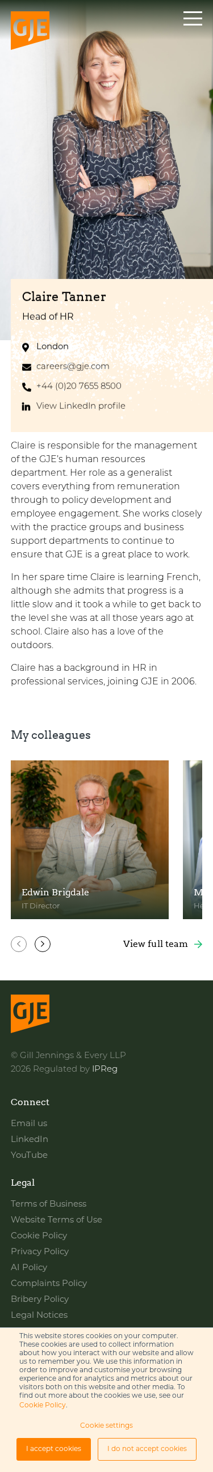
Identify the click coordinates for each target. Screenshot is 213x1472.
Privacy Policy (40, 1252)
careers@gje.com (73, 367)
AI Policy (29, 1268)
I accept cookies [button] (53, 1449)
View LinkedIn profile (81, 407)
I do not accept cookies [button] (147, 1449)
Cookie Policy (42, 1405)
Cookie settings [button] (106, 1426)
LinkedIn (29, 1140)
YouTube (29, 1156)
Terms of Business (48, 1204)
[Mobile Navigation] (192, 31)
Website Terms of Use (56, 1220)
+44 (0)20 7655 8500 (79, 387)
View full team (155, 943)
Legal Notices (39, 1316)
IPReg (105, 1069)
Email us (29, 1124)
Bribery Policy (40, 1300)
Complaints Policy (49, 1284)
